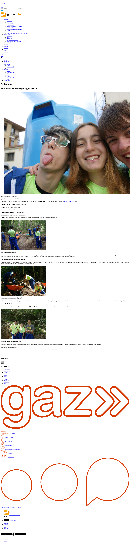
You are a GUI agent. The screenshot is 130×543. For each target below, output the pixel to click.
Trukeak (6, 376)
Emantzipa (9, 21)
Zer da (5, 60)
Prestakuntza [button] (7, 64)
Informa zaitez (7, 34)
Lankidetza (6, 382)
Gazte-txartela (10, 23)
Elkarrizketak (7, 371)
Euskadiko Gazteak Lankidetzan (14, 29)
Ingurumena (6, 377)
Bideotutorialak (10, 67)
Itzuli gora (6, 541)
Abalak (5, 62)
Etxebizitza (9, 38)
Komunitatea (7, 80)
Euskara (5, 375)
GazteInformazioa (11, 25)
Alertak (8, 65)
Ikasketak (6, 372)
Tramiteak (6, 44)
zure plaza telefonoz (69, 201)
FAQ (8, 68)
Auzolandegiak (10, 27)
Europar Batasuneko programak (14, 26)
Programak (6, 19)
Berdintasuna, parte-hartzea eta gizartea (16, 41)
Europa (5, 373)
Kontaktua (3, 5)
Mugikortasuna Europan (12, 40)
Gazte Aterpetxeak (11, 31)
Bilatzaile (3, 361)
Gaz (8, 22)
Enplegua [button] (6, 69)
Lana (8, 37)
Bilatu (2, 7)
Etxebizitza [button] (6, 75)
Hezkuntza (9, 36)
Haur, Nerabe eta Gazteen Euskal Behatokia (17, 33)
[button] (2, 363)
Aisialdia (9, 30)
